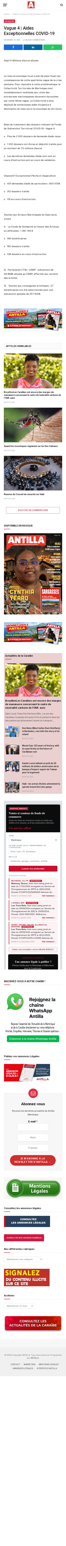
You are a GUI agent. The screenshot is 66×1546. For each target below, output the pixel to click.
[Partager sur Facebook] (13, 47)
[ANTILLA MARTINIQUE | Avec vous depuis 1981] (31, 4)
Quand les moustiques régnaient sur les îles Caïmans (31, 446)
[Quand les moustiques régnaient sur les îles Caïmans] (33, 425)
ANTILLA (35, 1358)
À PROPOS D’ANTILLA (47, 1368)
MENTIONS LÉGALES (49, 1364)
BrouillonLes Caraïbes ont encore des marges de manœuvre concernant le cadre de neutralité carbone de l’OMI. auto (32, 395)
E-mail (32, 1121)
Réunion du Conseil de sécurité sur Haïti (24, 494)
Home (6, 14)
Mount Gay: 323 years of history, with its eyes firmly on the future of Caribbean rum (40, 748)
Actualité (9, 21)
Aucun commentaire (35, 40)
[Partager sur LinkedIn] (32, 47)
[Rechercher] (61, 5)
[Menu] (5, 5)
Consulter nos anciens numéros (24, 1238)
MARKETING (29, 1364)
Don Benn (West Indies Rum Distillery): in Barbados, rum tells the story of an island (41, 731)
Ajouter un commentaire (33, 510)
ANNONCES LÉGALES (23, 1368)
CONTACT (15, 1364)
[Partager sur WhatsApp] (52, 47)
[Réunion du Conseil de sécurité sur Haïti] (33, 473)
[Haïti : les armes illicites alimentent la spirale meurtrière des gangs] (12, 787)
